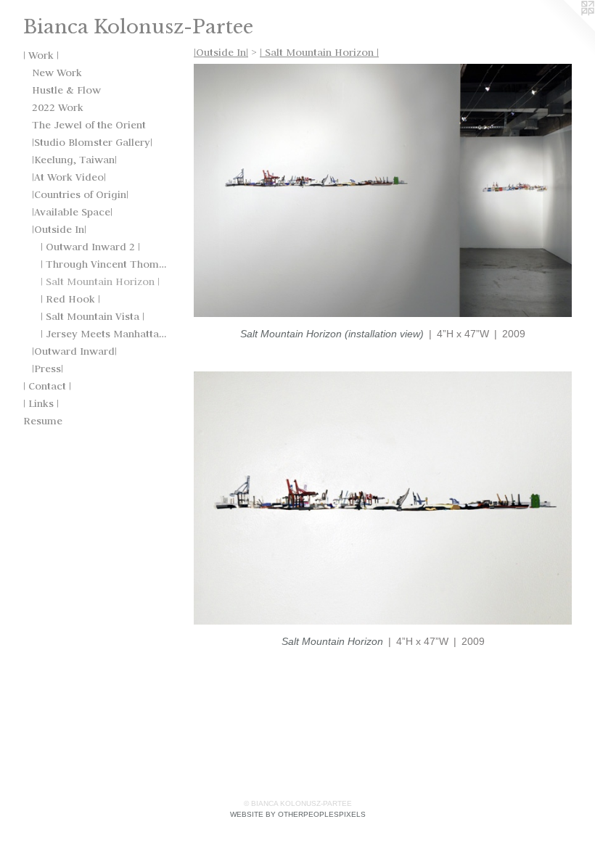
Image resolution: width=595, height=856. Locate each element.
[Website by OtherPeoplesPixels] (566, 29)
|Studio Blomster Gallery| (92, 142)
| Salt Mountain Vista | (92, 316)
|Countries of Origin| (80, 194)
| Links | (41, 403)
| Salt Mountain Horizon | (100, 281)
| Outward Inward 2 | (90, 246)
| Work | (41, 55)
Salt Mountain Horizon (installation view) (332, 333)
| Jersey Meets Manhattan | (104, 333)
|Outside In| (59, 229)
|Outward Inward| (74, 351)
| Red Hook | (70, 298)
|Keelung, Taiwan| (74, 159)
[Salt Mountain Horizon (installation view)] (383, 190)
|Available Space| (72, 211)
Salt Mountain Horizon (332, 641)
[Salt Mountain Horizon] (383, 498)
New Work (57, 72)
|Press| (47, 368)
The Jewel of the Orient (89, 124)
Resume (42, 420)
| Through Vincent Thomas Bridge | (104, 264)
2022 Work (57, 107)
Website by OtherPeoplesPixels (298, 814)
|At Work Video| (69, 177)
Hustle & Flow (66, 89)
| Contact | (47, 385)
